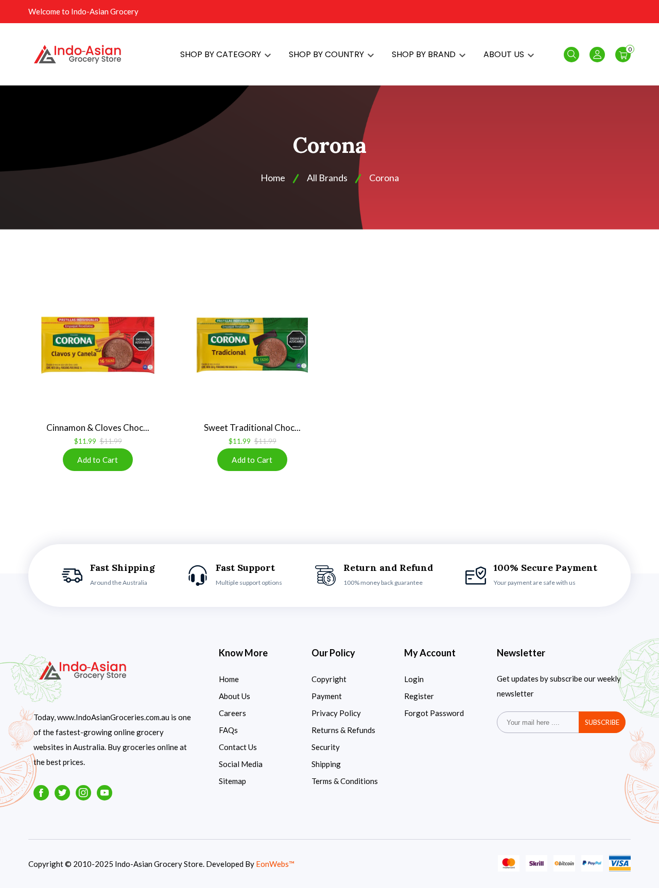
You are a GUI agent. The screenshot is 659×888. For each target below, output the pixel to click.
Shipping (326, 764)
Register (419, 696)
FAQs (228, 730)
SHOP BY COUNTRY (327, 54)
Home (229, 679)
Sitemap (232, 781)
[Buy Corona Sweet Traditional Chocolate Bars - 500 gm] (252, 345)
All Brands (327, 177)
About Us (234, 696)
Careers (232, 713)
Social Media (241, 764)
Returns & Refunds (343, 730)
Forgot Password (434, 713)
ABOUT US (504, 54)
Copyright (328, 679)
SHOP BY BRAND (425, 54)
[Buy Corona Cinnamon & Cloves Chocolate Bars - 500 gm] (97, 345)
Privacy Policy (336, 713)
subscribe (602, 722)
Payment (326, 696)
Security (325, 747)
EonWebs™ (275, 863)
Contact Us (238, 747)
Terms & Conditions (344, 781)
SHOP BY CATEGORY (221, 54)
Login (414, 679)
